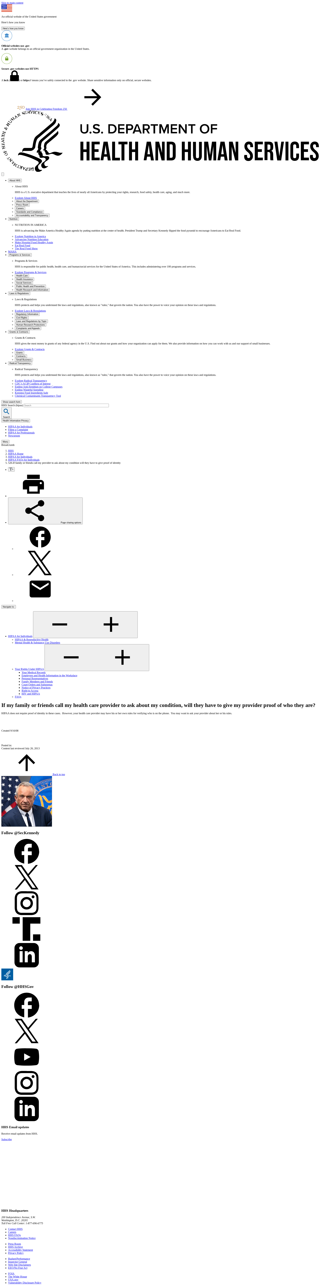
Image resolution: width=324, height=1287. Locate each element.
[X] (40, 574)
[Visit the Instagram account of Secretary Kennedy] (26, 915)
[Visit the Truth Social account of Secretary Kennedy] (26, 941)
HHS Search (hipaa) (12, 405)
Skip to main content (12, 2)
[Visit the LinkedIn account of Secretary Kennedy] (26, 967)
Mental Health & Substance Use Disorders (37, 642)
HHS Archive (15, 1246)
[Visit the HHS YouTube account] (26, 1068)
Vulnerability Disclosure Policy (24, 1282)
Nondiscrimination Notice (22, 1238)
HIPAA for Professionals (21, 432)
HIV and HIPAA (31, 693)
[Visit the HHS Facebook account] (26, 1016)
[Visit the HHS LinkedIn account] (26, 1120)
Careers (12, 1232)
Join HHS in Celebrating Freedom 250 (47, 109)
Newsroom (14, 435)
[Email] (40, 600)
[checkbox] (11, 469)
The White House (17, 1276)
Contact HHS (15, 1229)
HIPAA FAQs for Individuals (23, 459)
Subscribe (6, 1139)
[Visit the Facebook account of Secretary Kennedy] (26, 863)
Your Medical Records (34, 672)
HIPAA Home (15, 453)
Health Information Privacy (16, 420)
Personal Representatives (35, 678)
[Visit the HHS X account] (26, 1042)
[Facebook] (40, 548)
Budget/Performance (19, 1258)
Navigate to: (9, 607)
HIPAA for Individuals (20, 426)
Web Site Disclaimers (19, 1264)
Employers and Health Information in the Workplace (49, 675)
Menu (5, 441)
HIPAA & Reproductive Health (31, 639)
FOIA (11, 1273)
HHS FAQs (14, 1235)
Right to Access (30, 690)
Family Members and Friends (37, 681)
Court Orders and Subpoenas (37, 684)
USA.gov (13, 1279)
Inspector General (17, 1261)
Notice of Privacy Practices (36, 687)
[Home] (162, 170)
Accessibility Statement (20, 1250)
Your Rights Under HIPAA (29, 669)
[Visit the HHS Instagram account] (26, 1094)
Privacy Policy (16, 1253)
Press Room (14, 1243)
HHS (11, 450)
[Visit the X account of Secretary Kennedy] (26, 889)
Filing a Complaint (18, 429)
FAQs (18, 696)
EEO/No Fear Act (17, 1267)
